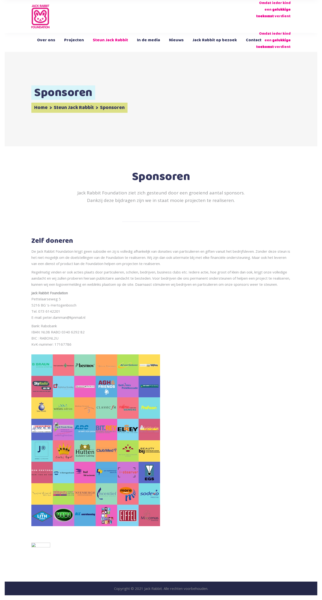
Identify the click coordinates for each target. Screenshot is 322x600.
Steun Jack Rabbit (74, 108)
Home (41, 108)
